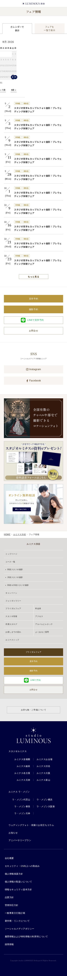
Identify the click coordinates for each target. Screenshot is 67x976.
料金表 (38, 608)
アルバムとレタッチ (44, 624)
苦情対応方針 (11, 905)
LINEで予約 (35, 680)
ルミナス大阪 (43, 773)
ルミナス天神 (23, 780)
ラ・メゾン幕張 (22, 806)
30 (15, 77)
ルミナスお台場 (45, 759)
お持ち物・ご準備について (33, 710)
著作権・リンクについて (17, 921)
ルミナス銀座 (23, 766)
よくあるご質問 (42, 632)
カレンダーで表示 (17, 28)
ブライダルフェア (13, 608)
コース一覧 (10, 562)
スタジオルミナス (18, 751)
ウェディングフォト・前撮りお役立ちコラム (31, 825)
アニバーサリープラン (20, 840)
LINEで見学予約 (35, 320)
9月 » (13, 89)
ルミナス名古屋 (22, 773)
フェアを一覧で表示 (49, 28)
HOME (7, 534)
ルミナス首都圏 (22, 759)
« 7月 (2, 89)
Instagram (35, 369)
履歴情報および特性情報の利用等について (26, 936)
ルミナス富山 (43, 780)
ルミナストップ (12, 640)
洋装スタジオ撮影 (15, 577)
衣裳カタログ (11, 624)
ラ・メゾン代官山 (21, 799)
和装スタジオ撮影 (15, 569)
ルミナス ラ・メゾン (19, 791)
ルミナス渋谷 (19, 534)
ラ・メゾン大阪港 (46, 806)
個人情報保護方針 (14, 874)
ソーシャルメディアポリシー (19, 928)
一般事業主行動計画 (15, 913)
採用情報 (9, 944)
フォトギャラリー (13, 601)
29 (13, 77)
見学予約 (33, 298)
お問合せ (33, 330)
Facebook (35, 380)
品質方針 (9, 897)
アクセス (39, 616)
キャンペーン (11, 593)
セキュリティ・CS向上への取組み (22, 866)
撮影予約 (33, 309)
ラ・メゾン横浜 (45, 799)
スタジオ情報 (11, 616)
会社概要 (9, 858)
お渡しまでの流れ (13, 632)
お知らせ (13, 833)
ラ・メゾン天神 (22, 813)
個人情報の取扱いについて (18, 881)
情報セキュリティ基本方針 (18, 889)
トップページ (11, 554)
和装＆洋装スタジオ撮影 (18, 585)
